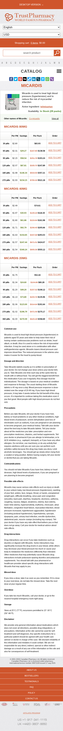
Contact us (31, 698)
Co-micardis (34, 118)
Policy (31, 693)
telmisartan (46, 106)
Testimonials (32, 681)
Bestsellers (31, 676)
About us (32, 670)
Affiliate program (31, 713)
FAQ (31, 687)
